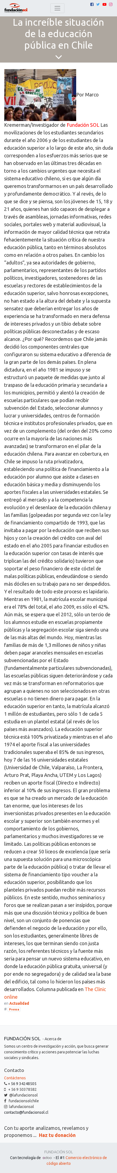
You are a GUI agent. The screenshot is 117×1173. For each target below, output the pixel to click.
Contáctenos (15, 1078)
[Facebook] (92, 4)
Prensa (14, 1009)
